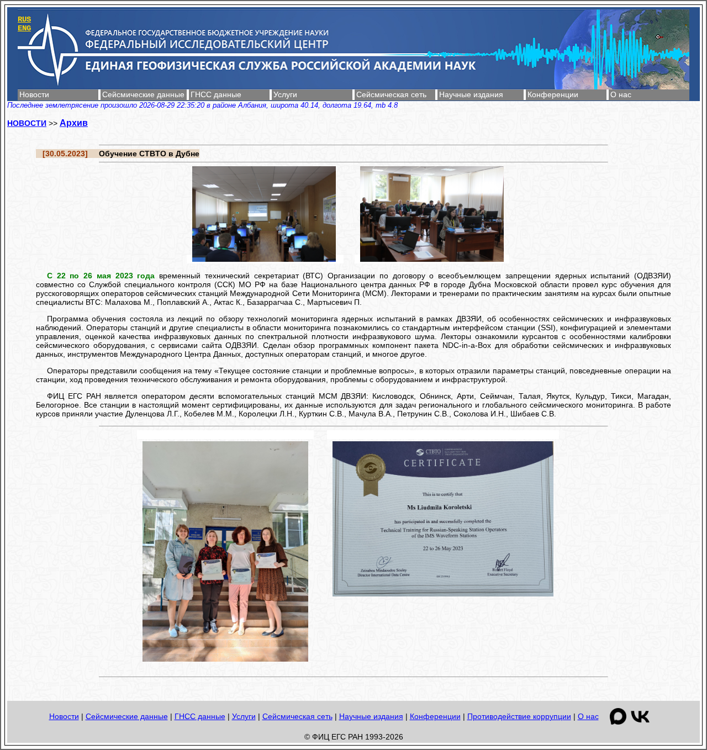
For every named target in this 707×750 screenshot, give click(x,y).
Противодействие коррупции (519, 716)
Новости (34, 94)
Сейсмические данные (143, 94)
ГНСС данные (216, 94)
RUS (24, 19)
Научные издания (471, 94)
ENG (24, 28)
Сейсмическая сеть (391, 94)
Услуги (285, 94)
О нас (620, 94)
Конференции (552, 94)
